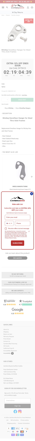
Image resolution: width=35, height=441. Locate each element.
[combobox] (9, 223)
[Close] (31, 193)
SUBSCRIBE (17, 243)
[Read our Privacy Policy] (29, 231)
